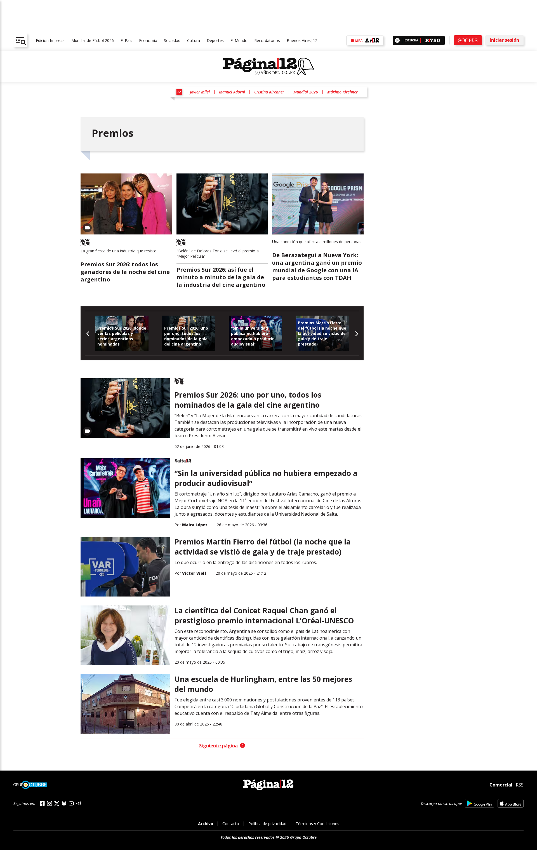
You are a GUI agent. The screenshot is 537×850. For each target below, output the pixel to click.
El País (126, 40)
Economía (148, 40)
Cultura (193, 40)
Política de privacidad (267, 823)
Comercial (500, 785)
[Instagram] (49, 803)
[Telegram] (78, 803)
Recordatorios (267, 40)
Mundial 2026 (305, 92)
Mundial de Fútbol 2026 (92, 40)
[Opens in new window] (479, 803)
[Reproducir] (397, 40)
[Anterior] (88, 333)
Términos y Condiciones (317, 823)
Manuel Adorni (232, 92)
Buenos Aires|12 (302, 40)
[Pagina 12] (268, 67)
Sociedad (172, 40)
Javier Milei (200, 92)
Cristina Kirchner (269, 92)
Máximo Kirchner (342, 92)
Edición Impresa (50, 40)
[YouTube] (71, 803)
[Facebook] (42, 803)
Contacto (230, 823)
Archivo (205, 823)
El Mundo (239, 40)
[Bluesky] (64, 803)
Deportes (215, 40)
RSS (520, 785)
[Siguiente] (356, 333)
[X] (56, 803)
